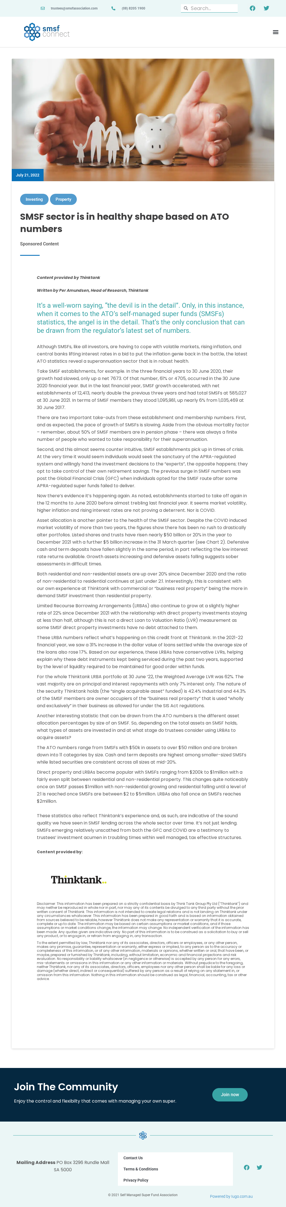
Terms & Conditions (140, 1169)
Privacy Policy (135, 1180)
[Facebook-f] (252, 8)
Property (63, 199)
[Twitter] (266, 8)
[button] (275, 32)
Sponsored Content (39, 244)
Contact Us (133, 1158)
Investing (34, 199)
